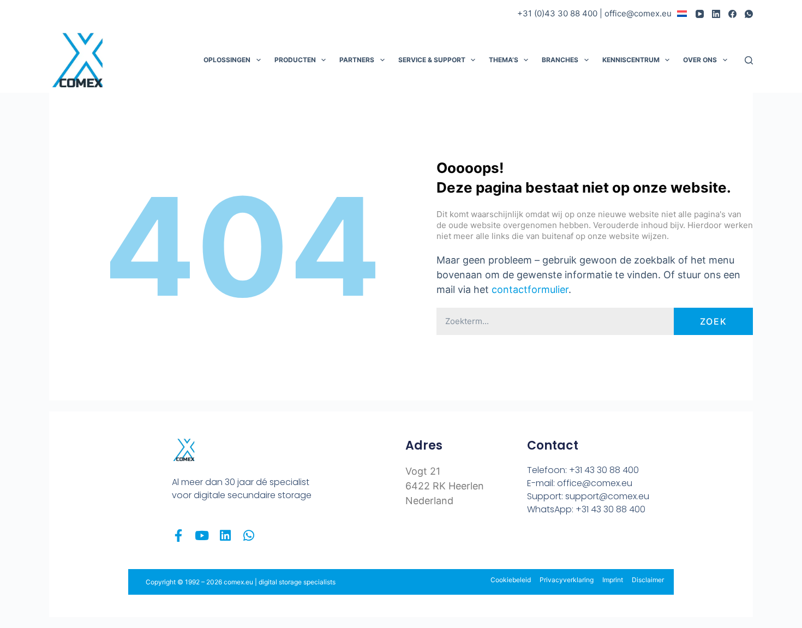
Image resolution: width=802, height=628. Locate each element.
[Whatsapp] (248, 535)
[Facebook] (732, 14)
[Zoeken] (749, 60)
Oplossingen (227, 60)
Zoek (713, 321)
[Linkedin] (225, 535)
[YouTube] (700, 14)
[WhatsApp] (749, 14)
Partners (356, 60)
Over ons (700, 60)
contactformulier (530, 289)
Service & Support (431, 60)
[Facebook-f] (178, 535)
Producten (295, 60)
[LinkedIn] (716, 14)
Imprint (612, 580)
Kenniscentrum (631, 60)
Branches (560, 60)
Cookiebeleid (510, 580)
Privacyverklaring (567, 580)
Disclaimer (648, 580)
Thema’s (503, 60)
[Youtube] (201, 535)
